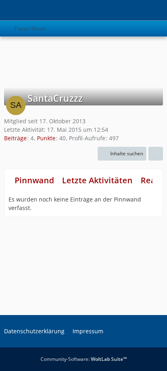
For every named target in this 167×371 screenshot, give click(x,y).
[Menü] (156, 10)
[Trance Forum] (4, 10)
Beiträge (15, 138)
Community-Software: (84, 359)
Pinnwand (34, 180)
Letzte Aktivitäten (97, 180)
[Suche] (116, 10)
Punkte (46, 138)
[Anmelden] (136, 10)
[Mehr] (155, 154)
